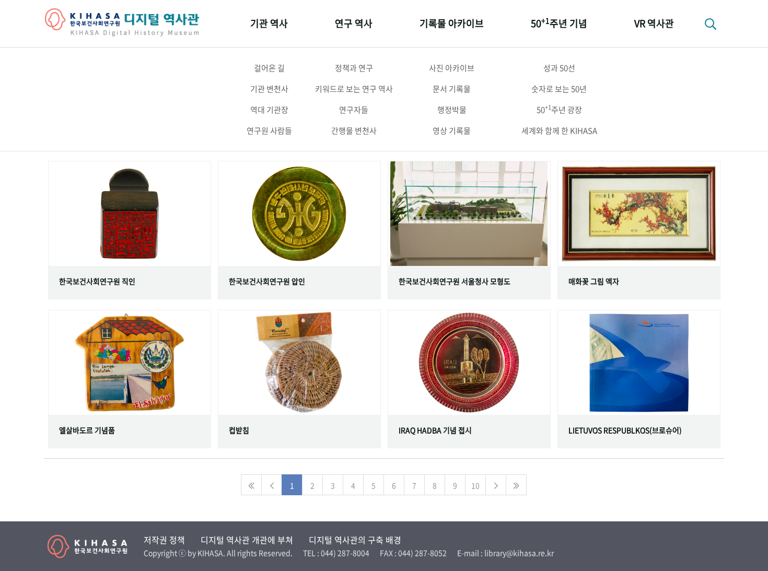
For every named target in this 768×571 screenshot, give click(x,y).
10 (475, 485)
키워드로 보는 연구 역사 (354, 89)
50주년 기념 (559, 22)
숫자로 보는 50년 (559, 89)
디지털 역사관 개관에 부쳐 (247, 539)
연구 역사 (354, 23)
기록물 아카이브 (452, 23)
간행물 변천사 (354, 130)
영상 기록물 (452, 130)
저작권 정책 (164, 539)
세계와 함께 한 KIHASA (559, 130)
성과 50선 (559, 68)
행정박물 (452, 109)
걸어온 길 (269, 68)
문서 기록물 (452, 89)
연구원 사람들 (269, 130)
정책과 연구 (354, 68)
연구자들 (353, 109)
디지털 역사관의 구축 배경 (355, 539)
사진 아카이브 (451, 68)
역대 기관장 (269, 109)
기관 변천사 (269, 89)
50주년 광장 (559, 109)
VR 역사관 (654, 23)
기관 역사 (269, 23)
